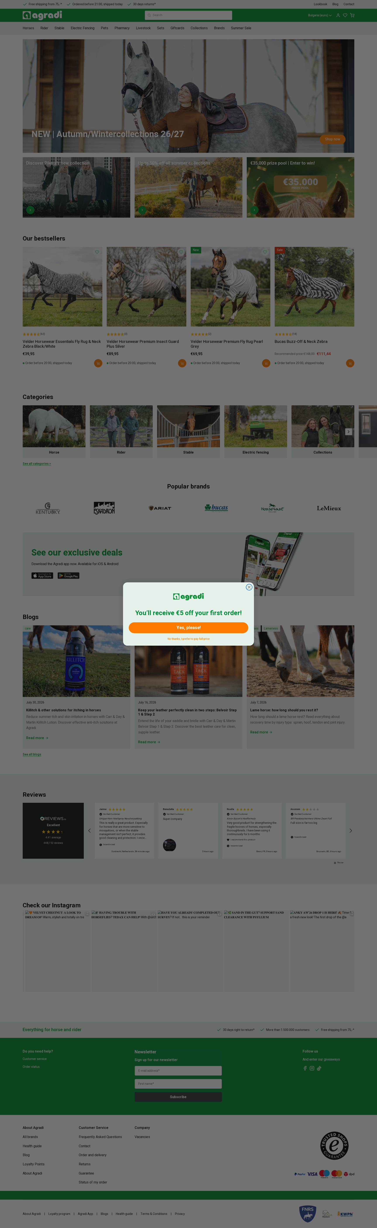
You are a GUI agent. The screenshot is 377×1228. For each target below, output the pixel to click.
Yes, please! (189, 627)
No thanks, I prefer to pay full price (189, 638)
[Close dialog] (249, 587)
